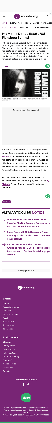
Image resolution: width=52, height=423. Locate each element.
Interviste (14, 23)
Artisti (36, 23)
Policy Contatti (9, 353)
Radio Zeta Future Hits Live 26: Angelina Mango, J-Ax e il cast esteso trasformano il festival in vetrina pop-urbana (28, 249)
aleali (7, 66)
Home (4, 27)
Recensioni (26, 23)
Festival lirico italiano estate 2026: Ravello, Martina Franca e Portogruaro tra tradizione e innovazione (28, 223)
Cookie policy (9, 349)
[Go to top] (47, 415)
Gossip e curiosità (10, 314)
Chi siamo (7, 342)
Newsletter (8, 367)
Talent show (8, 329)
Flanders (6, 156)
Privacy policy (9, 346)
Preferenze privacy (11, 356)
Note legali (7, 360)
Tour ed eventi (9, 325)
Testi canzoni (8, 321)
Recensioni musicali (11, 307)
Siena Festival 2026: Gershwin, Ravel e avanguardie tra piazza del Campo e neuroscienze (28, 235)
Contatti (6, 371)
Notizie (5, 23)
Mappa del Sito (9, 364)
